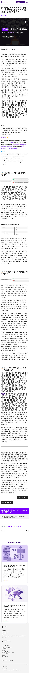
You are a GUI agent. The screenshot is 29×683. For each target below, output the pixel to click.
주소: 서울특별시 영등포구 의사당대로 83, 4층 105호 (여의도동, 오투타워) (14, 636)
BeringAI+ (11, 660)
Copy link (3, 15)
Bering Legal (4, 660)
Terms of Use (4, 668)
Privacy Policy (4, 666)
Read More (6, 580)
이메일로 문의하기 (7, 641)
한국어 (26, 664)
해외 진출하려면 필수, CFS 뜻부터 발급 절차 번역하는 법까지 (14, 565)
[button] (27, 2)
